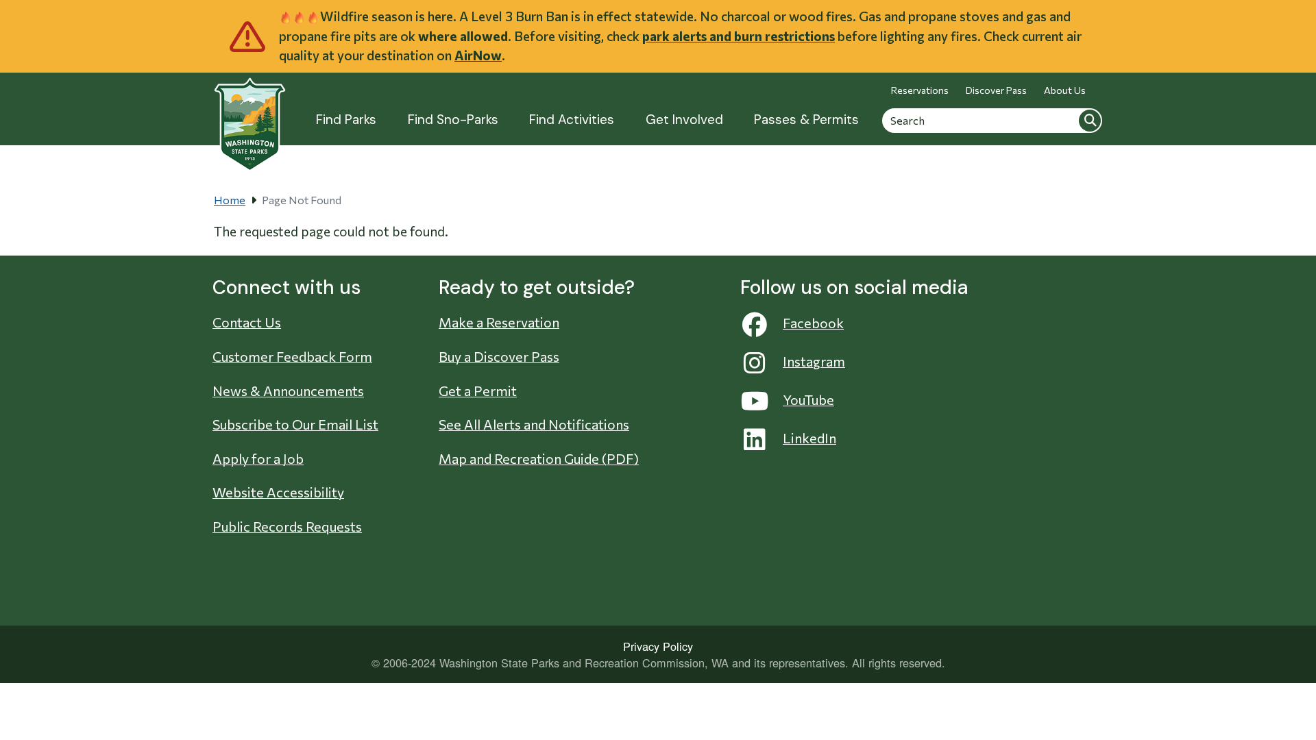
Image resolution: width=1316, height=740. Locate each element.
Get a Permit (478, 390)
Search (1089, 120)
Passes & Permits (806, 119)
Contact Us (246, 322)
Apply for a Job (258, 458)
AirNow (478, 55)
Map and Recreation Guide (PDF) (539, 458)
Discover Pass (996, 90)
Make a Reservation (499, 322)
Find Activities (571, 119)
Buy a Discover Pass (499, 356)
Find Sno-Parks (453, 119)
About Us (1065, 90)
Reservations (920, 90)
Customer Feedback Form (292, 356)
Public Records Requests (287, 526)
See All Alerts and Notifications (534, 424)
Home (229, 199)
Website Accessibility (278, 492)
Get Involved (684, 119)
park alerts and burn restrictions (738, 36)
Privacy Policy (658, 646)
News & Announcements (288, 390)
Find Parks (346, 119)
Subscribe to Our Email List (295, 424)
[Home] (250, 116)
